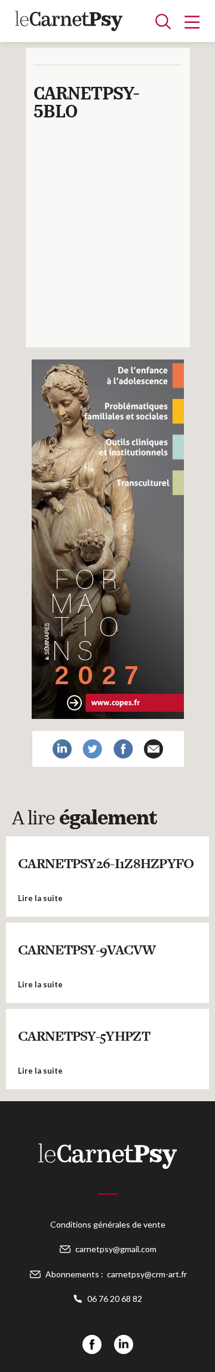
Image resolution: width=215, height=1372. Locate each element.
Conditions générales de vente (107, 1224)
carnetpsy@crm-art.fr (147, 1274)
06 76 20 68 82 (114, 1299)
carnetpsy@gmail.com (115, 1249)
